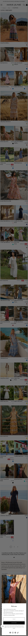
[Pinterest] (15, 632)
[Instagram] (13, 632)
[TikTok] (18, 632)
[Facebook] (10, 632)
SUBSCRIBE (14, 622)
